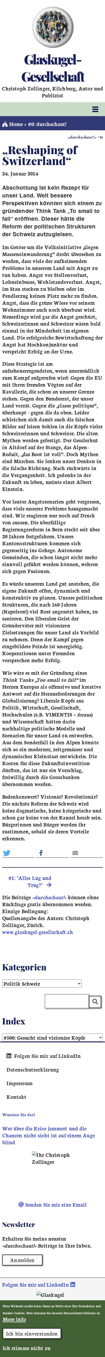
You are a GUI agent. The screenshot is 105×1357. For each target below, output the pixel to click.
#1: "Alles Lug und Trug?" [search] (29, 881)
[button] (18, 853)
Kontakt (16, 1096)
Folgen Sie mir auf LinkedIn (47, 1055)
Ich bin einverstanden (32, 1333)
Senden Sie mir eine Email (55, 1204)
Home (15, 123)
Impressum (19, 1083)
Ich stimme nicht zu (26, 1347)
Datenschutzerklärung (32, 1069)
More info (14, 1319)
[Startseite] (52, 27)
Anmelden (22, 1259)
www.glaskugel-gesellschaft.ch (37, 931)
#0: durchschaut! (47, 123)
